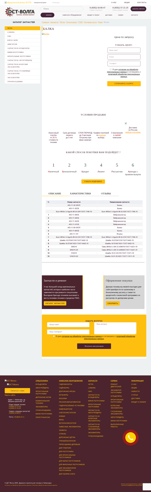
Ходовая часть (90, 22)
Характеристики (80, 193)
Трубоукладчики (15, 81)
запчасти (134, 15)
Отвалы (62, 434)
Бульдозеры (72, 22)
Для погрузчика (66, 451)
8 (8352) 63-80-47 (97, 8)
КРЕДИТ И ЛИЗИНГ (138, 402)
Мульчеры (63, 395)
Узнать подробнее (93, 181)
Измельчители (65, 409)
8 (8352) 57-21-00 (15, 408)
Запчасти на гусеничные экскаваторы (18, 72)
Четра (9, 28)
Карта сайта (10, 395)
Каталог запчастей (55, 303)
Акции (127, 2)
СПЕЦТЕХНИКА (42, 381)
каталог (49, 15)
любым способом (133, 132)
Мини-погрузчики (15, 52)
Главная (45, 22)
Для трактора (65, 448)
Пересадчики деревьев (69, 444)
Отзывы (106, 193)
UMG (9, 36)
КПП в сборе (12, 40)
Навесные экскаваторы (70, 427)
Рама (100, 22)
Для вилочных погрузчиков (72, 464)
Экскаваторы (13, 77)
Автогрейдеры (42, 388)
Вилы (61, 420)
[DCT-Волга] (17, 381)
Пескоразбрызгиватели (70, 402)
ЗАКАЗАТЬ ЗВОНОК (138, 9)
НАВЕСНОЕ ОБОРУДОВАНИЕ (71, 381)
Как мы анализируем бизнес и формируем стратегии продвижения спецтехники (133, 484)
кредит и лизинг (93, 15)
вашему (102, 135)
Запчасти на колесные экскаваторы (17, 65)
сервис (120, 15)
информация (137, 381)
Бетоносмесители (67, 423)
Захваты (63, 430)
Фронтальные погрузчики (19, 56)
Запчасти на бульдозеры (18, 48)
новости (135, 391)
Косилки (63, 398)
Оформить (113, 303)
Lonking (11, 32)
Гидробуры (64, 388)
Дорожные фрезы (67, 391)
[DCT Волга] (20, 11)
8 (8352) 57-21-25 (120, 8)
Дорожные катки (43, 397)
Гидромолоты (65, 384)
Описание (54, 193)
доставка (108, 15)
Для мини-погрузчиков (69, 461)
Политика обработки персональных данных (44, 485)
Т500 (80, 22)
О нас (113, 2)
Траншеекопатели (67, 441)
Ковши (62, 416)
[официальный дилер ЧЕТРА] (18, 2)
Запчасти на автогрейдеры (19, 60)
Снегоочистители (67, 413)
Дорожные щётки (67, 437)
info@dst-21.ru (19, 417)
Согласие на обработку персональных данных (18, 485)
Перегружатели (43, 417)
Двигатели (12, 44)
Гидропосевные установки (71, 405)
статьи (134, 395)
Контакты (141, 2)
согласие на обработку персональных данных (82, 336)
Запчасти (54, 22)
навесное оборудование (72, 15)
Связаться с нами (17, 391)
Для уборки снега (67, 474)
